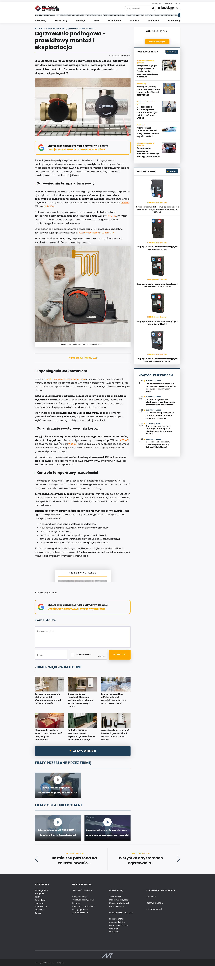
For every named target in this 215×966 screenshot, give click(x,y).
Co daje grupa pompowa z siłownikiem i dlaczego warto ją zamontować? (148, 152)
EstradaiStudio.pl (116, 906)
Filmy (96, 20)
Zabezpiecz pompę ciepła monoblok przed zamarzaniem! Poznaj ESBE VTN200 (148, 90)
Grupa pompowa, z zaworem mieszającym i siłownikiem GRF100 (157, 248)
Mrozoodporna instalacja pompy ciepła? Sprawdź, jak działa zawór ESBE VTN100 (147, 112)
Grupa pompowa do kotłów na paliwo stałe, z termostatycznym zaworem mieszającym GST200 (157, 209)
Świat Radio (114, 932)
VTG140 (112, 215)
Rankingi (80, 20)
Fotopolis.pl (151, 896)
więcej (172, 51)
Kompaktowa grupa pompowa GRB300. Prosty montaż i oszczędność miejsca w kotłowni (147, 71)
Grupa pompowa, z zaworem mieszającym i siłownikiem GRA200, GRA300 (157, 360)
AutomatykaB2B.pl (117, 922)
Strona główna (157, 3)
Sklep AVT (61, 962)
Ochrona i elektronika (164, 15)
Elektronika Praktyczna (119, 925)
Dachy (37, 897)
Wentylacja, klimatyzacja (114, 15)
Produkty (134, 20)
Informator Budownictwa (83, 906)
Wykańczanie (41, 906)
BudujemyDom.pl (79, 896)
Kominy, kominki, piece (135, 15)
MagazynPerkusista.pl (119, 903)
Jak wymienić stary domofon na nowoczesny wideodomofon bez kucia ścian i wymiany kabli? (161, 387)
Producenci (153, 20)
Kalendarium (114, 20)
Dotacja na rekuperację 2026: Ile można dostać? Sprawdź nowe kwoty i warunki (160, 415)
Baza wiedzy (61, 20)
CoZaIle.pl (76, 903)
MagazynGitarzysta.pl (119, 900)
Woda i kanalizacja (94, 15)
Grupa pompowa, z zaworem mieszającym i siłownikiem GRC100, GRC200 (157, 285)
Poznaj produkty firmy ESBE (82, 357)
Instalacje (39, 903)
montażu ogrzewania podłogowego (65, 379)
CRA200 (49, 206)
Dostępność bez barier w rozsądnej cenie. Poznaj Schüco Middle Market (158, 444)
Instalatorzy (174, 20)
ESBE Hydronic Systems (157, 31)
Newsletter (168, 3)
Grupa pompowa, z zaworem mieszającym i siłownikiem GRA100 (157, 322)
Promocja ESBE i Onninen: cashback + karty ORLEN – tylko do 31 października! (148, 132)
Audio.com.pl (115, 896)
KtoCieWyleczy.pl (154, 909)
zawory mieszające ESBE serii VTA (95, 232)
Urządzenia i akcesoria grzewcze (70, 15)
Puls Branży (40, 20)
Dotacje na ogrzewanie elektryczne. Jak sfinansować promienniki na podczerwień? (160, 402)
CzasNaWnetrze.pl (80, 913)
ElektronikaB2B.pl (116, 919)
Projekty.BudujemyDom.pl (83, 900)
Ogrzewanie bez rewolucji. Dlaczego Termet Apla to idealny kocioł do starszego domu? (159, 430)
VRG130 (125, 202)
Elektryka (149, 15)
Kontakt (177, 3)
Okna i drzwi (40, 900)
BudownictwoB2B (153, 381)
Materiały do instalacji (45, 15)
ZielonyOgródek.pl (80, 909)
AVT (47, 962)
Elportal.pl (113, 928)
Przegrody (39, 893)
